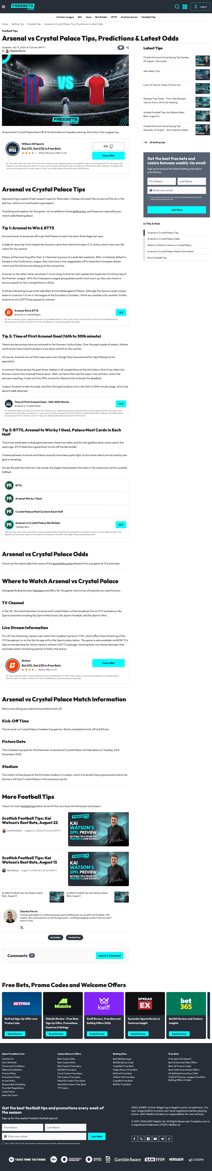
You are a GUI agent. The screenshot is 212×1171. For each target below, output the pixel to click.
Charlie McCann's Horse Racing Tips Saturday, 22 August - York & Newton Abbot (165, 128)
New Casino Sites (66, 1062)
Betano (26, 660)
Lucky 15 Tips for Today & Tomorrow (162, 84)
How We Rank (9, 1062)
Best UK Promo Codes (179, 1066)
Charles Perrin (18, 51)
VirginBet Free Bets (123, 1066)
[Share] (127, 47)
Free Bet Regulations (13, 1087)
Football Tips (149, 17)
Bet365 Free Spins (67, 1069)
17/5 (121, 403)
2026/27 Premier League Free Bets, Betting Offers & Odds (187, 1079)
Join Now (176, 209)
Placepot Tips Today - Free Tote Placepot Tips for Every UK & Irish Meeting (164, 100)
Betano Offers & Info (48, 670)
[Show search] (177, 6)
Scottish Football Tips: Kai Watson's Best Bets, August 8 (22, 894)
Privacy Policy (9, 1073)
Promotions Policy (11, 1077)
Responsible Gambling (13, 1084)
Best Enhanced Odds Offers (182, 1062)
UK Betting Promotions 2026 (183, 1073)
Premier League (65, 17)
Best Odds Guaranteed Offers (184, 1069)
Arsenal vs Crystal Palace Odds (163, 238)
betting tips (79, 211)
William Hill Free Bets (124, 1077)
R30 (106, 146)
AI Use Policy (8, 1080)
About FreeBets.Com (13, 1053)
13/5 (121, 312)
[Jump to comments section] (120, 47)
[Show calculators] (185, 6)
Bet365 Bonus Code (123, 1062)
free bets (38, 590)
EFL (80, 17)
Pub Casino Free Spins (68, 1077)
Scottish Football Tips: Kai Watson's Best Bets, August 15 (29, 860)
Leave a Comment (110, 955)
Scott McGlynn (14, 830)
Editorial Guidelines (12, 1069)
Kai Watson (13, 870)
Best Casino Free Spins (69, 1066)
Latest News (8, 1091)
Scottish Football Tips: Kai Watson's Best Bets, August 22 (30, 820)
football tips (28, 806)
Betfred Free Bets (122, 1073)
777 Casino (63, 1087)
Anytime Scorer (129, 17)
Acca (88, 17)
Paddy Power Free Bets (125, 1069)
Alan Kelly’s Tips (151, 71)
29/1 (120, 524)
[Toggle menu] (3, 6)
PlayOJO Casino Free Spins (71, 1080)
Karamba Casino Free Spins (71, 1084)
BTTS (114, 17)
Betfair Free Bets (122, 1084)
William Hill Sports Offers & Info (53, 153)
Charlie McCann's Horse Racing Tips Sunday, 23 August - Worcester (166, 59)
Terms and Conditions (13, 1066)
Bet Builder (101, 17)
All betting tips (157, 142)
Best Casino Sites (66, 1058)
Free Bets (173, 1053)
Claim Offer (108, 155)
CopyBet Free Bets (123, 1080)
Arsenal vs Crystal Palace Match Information (170, 251)
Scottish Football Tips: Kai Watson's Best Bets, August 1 (87, 894)
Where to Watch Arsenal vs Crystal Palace (169, 245)
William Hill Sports (33, 144)
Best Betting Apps (122, 1058)
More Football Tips (157, 257)
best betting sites (63, 563)
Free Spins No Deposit (179, 1058)
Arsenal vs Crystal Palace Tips (162, 232)
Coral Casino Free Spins (69, 1073)
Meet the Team (10, 1095)
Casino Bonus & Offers (69, 1053)
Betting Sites (120, 1053)
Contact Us (8, 1058)
